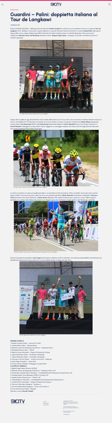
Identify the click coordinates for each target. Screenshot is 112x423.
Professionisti (14, 9)
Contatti (45, 401)
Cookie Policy (46, 404)
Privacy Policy (46, 403)
